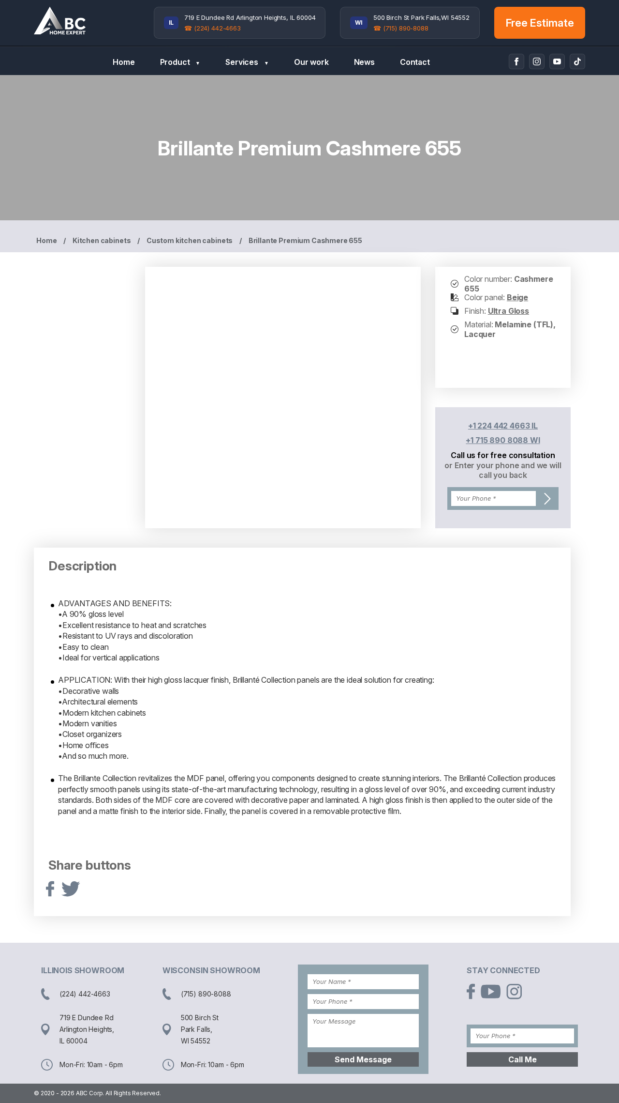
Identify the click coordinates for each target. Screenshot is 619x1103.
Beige (517, 297)
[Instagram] (537, 61)
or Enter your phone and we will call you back (502, 470)
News (364, 62)
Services (247, 62)
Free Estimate (540, 22)
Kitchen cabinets (102, 240)
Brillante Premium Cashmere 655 (305, 240)
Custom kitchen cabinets (190, 240)
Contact (415, 62)
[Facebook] (516, 61)
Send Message (363, 1059)
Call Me (522, 1059)
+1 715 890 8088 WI (503, 440)
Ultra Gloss (508, 311)
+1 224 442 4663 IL (503, 425)
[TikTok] (577, 61)
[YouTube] (557, 61)
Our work (311, 62)
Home (123, 62)
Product (180, 62)
